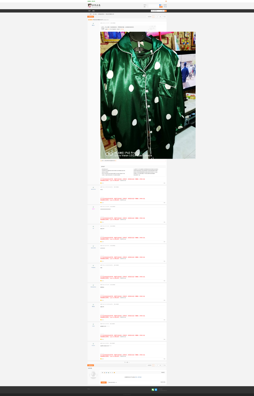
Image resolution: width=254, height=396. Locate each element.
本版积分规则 (163, 382)
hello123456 (93, 247)
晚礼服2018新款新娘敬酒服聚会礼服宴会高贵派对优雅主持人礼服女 (145, 172)
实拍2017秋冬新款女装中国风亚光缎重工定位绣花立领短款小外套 (113, 173)
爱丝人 (93, 25)
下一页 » (127, 362)
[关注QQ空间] (156, 390)
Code (112, 372)
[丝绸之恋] (94, 7)
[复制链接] (105, 19)
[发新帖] (90, 17)
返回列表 (149, 16)
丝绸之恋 (87, 14)
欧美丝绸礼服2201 (105, 169)
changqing (93, 267)
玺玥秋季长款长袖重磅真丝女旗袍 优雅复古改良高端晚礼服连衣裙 (113, 170)
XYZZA (93, 345)
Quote (110, 372)
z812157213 (93, 189)
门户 (89, 10)
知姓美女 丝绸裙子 (105, 172)
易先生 (93, 306)
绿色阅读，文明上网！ (92, 1)
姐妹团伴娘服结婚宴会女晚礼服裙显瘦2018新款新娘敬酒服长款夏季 (145, 170)
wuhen (93, 326)
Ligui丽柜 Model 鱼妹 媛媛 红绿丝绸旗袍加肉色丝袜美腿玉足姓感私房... (146, 169)
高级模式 (163, 372)
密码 (144, 6)
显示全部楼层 (113, 23)
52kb (128, 394)
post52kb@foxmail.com (163, 390)
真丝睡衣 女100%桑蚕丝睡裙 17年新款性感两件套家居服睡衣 (144, 173)
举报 (108, 19)
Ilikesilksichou (93, 286)
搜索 (163, 10)
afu (93, 228)
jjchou (93, 208)
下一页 (164, 16)
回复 (115, 160)
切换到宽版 (166, 1)
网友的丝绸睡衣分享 (110, 14)
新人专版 (95, 14)
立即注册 (165, 6)
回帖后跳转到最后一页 (113, 382)
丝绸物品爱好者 (101, 14)
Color (104, 372)
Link (108, 372)
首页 (91, 14)
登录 (108, 29)
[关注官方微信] (153, 390)
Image (106, 372)
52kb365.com (123, 180)
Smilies (114, 372)
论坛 (93, 10)
